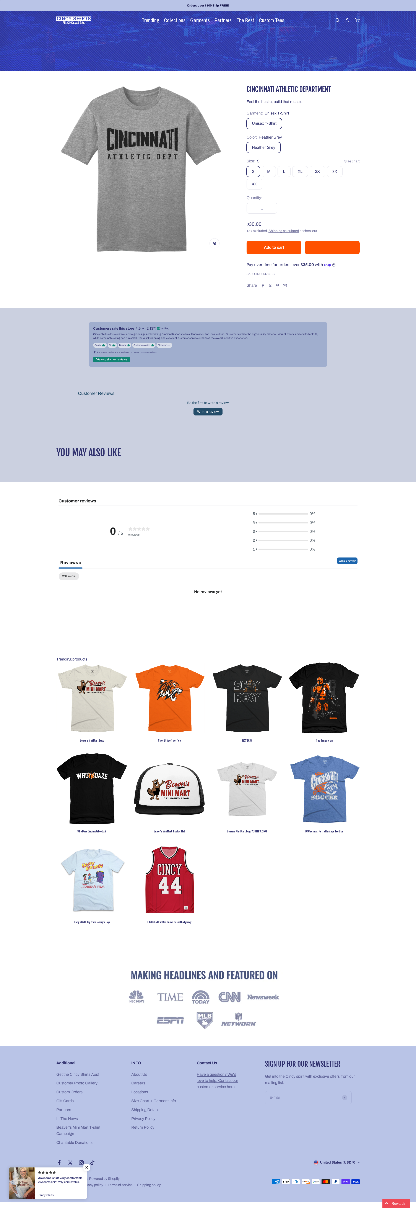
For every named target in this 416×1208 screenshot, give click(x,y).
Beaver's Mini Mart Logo (92, 740)
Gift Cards (65, 1101)
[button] (86, 1167)
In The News (67, 1118)
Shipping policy (149, 1185)
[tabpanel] (208, 606)
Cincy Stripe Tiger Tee (169, 740)
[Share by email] (285, 285)
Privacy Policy (143, 1118)
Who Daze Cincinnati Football (91, 831)
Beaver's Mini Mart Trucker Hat (169, 831)
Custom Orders (69, 1092)
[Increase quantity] (271, 208)
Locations (139, 1092)
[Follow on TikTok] (92, 1162)
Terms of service (120, 1185)
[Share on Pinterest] (277, 285)
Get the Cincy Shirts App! (77, 1074)
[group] (208, 1001)
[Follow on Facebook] (59, 1162)
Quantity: (254, 198)
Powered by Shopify (104, 1178)
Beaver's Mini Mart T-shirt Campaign (78, 1130)
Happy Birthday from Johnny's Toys (92, 922)
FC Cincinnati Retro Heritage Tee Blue (324, 831)
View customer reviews (111, 359)
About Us (139, 1074)
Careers (138, 1083)
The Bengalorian (324, 740)
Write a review (208, 412)
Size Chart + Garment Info (153, 1101)
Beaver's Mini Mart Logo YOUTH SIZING (246, 831)
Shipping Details (145, 1110)
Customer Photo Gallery (77, 1083)
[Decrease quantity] (253, 208)
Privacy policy (92, 1185)
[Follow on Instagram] (81, 1162)
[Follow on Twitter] (70, 1162)
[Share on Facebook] (262, 285)
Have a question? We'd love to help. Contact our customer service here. (217, 1080)
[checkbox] (69, 576)
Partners (63, 1110)
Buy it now (332, 247)
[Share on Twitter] (270, 285)
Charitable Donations (74, 1142)
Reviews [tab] (70, 562)
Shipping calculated (283, 231)
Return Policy (142, 1127)
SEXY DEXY (247, 740)
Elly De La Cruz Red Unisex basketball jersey (169, 922)
